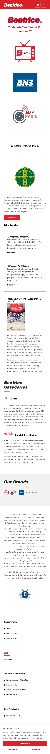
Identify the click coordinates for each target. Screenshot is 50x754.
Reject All (36, 749)
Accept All (25, 743)
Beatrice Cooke (11, 685)
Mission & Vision (12, 633)
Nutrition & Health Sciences (16, 690)
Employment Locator (13, 716)
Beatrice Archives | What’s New (17, 680)
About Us (9, 628)
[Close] (48, 726)
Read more (11, 252)
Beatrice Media (11, 694)
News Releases (11, 638)
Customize (12, 749)
